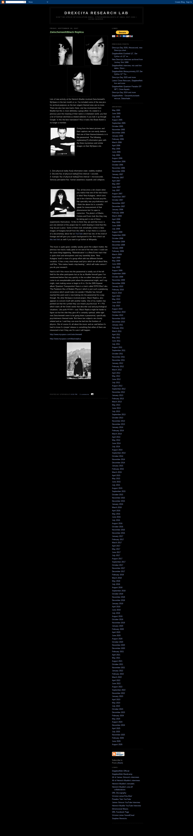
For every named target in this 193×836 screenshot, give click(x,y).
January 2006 (117, 136)
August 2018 (117, 587)
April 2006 (116, 145)
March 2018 (117, 578)
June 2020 (116, 635)
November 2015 (118, 498)
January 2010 (117, 286)
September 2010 (118, 312)
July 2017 (116, 555)
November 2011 (118, 357)
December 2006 (118, 171)
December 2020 (118, 648)
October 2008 (117, 238)
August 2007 (117, 194)
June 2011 (116, 341)
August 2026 (117, 744)
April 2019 (116, 607)
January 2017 (117, 536)
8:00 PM (74, 394)
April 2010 (116, 296)
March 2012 (117, 370)
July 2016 (116, 520)
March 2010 (117, 293)
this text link (55, 239)
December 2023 (118, 712)
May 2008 (116, 222)
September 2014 (118, 453)
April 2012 (116, 373)
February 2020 (118, 629)
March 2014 (117, 434)
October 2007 (117, 200)
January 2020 (117, 626)
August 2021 (117, 661)
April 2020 (116, 632)
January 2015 (117, 466)
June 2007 (116, 187)
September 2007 (118, 197)
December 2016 (118, 533)
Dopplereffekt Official (120, 771)
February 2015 (118, 469)
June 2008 (116, 226)
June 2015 (116, 482)
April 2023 (116, 699)
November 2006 (118, 168)
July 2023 (116, 706)
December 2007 (118, 206)
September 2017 (118, 562)
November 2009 (118, 280)
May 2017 (116, 549)
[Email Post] (92, 394)
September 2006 (118, 161)
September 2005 (118, 123)
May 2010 (116, 299)
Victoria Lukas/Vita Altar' (122, 796)
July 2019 (116, 613)
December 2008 (118, 245)
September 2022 (118, 690)
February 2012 (118, 366)
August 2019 (117, 616)
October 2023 (117, 709)
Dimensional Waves (120, 809)
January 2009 (117, 248)
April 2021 (116, 655)
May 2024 (116, 719)
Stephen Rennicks (119, 818)
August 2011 (117, 347)
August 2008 (117, 232)
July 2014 (116, 447)
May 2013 (116, 405)
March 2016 (117, 507)
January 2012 (117, 363)
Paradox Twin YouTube (121, 799)
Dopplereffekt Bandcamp (122, 774)
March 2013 (117, 402)
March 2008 (117, 216)
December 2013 (118, 424)
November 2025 (118, 735)
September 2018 (118, 591)
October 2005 (117, 126)
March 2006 (117, 142)
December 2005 (118, 133)
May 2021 (116, 658)
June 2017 (116, 552)
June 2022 (116, 683)
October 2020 (117, 642)
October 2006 (117, 165)
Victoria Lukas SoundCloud (123, 815)
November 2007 (118, 203)
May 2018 (116, 581)
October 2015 (117, 495)
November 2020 (118, 645)
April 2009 (116, 258)
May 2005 (116, 110)
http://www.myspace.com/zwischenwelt (66, 334)
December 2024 (118, 725)
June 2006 (116, 152)
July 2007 (116, 190)
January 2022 (117, 671)
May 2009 (116, 261)
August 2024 (117, 722)
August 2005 (117, 120)
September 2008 (118, 235)
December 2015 (118, 501)
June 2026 (116, 741)
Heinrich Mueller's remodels (123, 784)
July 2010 (116, 306)
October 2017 (117, 565)
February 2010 (118, 290)
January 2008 (117, 209)
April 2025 (116, 728)
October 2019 (117, 619)
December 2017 (118, 571)
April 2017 (116, 546)
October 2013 (117, 418)
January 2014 (117, 427)
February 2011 (118, 328)
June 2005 (116, 113)
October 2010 (117, 315)
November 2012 (118, 392)
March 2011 (117, 331)
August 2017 (117, 559)
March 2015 (117, 472)
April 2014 (116, 437)
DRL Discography (119, 793)
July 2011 (116, 344)
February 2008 (118, 213)
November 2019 (118, 623)
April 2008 (116, 219)
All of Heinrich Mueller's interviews (126, 780)
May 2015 (116, 478)
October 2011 (117, 354)
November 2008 (118, 242)
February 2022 (118, 674)
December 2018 (118, 600)
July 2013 (116, 411)
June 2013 (116, 408)
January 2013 (117, 395)
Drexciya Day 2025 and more (124, 77)
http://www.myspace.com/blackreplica (65, 339)
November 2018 (118, 597)
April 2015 (116, 475)
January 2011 (117, 325)
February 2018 (118, 575)
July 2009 (116, 267)
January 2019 (117, 603)
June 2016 (116, 517)
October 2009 (117, 277)
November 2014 (118, 459)
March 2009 (117, 254)
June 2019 (116, 610)
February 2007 (118, 178)
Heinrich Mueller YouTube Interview (126, 806)
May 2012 (116, 376)
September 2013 (118, 414)
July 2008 (116, 229)
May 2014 (116, 440)
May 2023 (116, 703)
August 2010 (117, 309)
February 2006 (118, 139)
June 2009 (116, 264)
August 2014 (117, 450)
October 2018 (117, 594)
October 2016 (117, 527)
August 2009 (117, 270)
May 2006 (116, 149)
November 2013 (118, 421)
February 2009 (118, 251)
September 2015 (118, 491)
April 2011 (116, 334)
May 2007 (116, 184)
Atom (120, 763)
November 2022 (118, 693)
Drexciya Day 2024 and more (124, 92)
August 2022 (117, 687)
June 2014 (116, 443)
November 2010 (118, 318)
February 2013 (118, 399)
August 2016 (117, 523)
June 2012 (116, 379)
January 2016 (117, 504)
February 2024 (118, 716)
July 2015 (116, 485)
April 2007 (116, 181)
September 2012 (118, 389)
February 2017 (118, 539)
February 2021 (118, 651)
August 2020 (117, 639)
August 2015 (117, 488)
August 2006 (117, 158)
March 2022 (117, 677)
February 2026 (118, 738)
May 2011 (116, 338)
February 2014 (118, 430)
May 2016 (116, 514)
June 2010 (116, 302)
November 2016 (118, 530)
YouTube (79, 234)
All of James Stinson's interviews (125, 777)
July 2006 (116, 155)
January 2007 (117, 174)
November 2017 (118, 568)
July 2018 (116, 584)
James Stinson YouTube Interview (126, 802)
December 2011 (118, 360)
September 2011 (118, 350)
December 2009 (118, 283)
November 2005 (118, 130)
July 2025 (116, 732)
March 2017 (117, 543)
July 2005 (116, 117)
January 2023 (117, 696)
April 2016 (116, 511)
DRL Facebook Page (120, 812)
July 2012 (116, 382)
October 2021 (117, 664)
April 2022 (116, 680)
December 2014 (118, 463)
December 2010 (118, 322)
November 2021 (118, 668)
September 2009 (118, 274)
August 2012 (117, 386)
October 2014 (117, 456)
